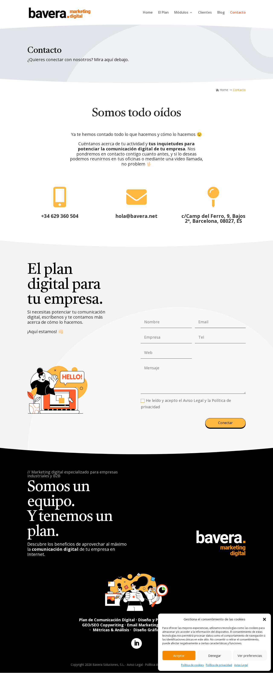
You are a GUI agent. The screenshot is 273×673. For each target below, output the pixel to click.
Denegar (214, 655)
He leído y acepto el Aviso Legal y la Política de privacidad (186, 404)
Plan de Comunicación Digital (107, 619)
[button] (264, 619)
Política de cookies (192, 665)
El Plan (163, 13)
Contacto (238, 13)
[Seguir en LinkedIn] (136, 643)
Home (148, 13)
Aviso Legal (241, 665)
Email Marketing (143, 624)
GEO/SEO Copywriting (103, 624)
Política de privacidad (219, 665)
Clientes (205, 13)
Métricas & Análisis (111, 629)
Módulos (181, 13)
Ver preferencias (250, 655)
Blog (221, 13)
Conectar (225, 422)
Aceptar (179, 655)
